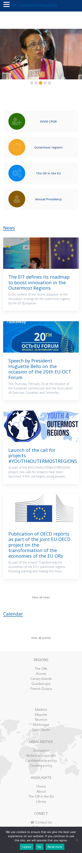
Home (41, 786)
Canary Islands (41, 679)
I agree (26, 846)
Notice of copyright (41, 756)
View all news (41, 597)
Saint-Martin (41, 730)
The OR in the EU (41, 796)
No (40, 846)
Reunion (41, 720)
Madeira (41, 710)
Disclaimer (41, 751)
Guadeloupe (41, 684)
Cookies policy (41, 766)
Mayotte (41, 715)
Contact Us (43, 822)
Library (41, 801)
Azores (41, 674)
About (41, 791)
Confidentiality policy (41, 761)
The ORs (41, 669)
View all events (41, 638)
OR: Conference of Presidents (34, 5)
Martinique (41, 725)
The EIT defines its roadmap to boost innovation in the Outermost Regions (39, 282)
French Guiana (41, 689)
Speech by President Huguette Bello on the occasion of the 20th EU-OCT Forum (39, 368)
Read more (55, 846)
